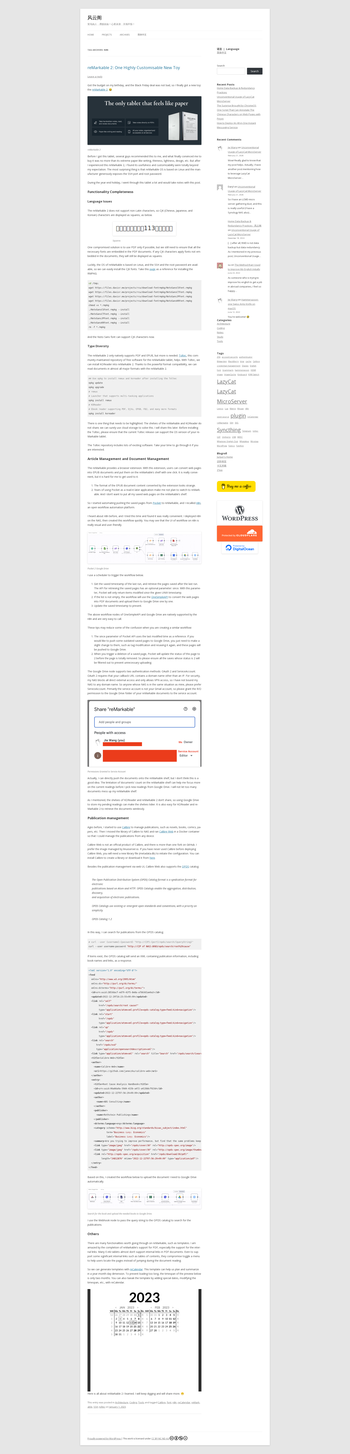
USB (234, 437)
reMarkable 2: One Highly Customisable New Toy (134, 67)
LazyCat (226, 381)
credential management (228, 366)
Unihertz (226, 437)
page (152, 269)
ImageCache (230, 374)
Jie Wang (232, 147)
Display (245, 366)
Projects (107, 34)
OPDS (185, 866)
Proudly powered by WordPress (104, 1438)
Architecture (121, 1402)
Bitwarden (222, 361)
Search (221, 65)
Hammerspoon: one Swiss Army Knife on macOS (243, 304)
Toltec (182, 355)
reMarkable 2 (100, 89)
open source (223, 417)
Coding (133, 1402)
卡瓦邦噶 (221, 465)
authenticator (245, 357)
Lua (226, 408)
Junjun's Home (225, 457)
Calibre (126, 827)
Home (91, 34)
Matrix (233, 408)
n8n (198, 503)
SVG (236, 423)
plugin (238, 415)
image (220, 374)
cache (248, 361)
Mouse (240, 408)
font (169, 1402)
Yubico (231, 446)
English (253, 366)
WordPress (222, 446)
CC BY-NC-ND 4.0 (160, 1438)
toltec (102, 1406)
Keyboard (242, 374)
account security (230, 357)
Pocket (157, 503)
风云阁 (95, 17)
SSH (96, 1406)
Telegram (246, 431)
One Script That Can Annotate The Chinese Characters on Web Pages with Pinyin (238, 114)
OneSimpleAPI (159, 597)
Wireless (254, 441)
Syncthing (229, 429)
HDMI (253, 370)
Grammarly (227, 370)
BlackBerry (233, 361)
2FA (218, 357)
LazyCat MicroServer (232, 396)
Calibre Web (166, 831)
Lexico (220, 408)
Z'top (220, 470)
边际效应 (221, 461)
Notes (220, 332)
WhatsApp (244, 441)
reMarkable (222, 423)
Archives (125, 34)
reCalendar (136, 1269)
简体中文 (142, 34)
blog (242, 361)
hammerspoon (242, 370)
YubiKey (240, 446)
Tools (141, 1402)
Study (220, 336)
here (152, 857)
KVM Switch (253, 374)
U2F (219, 437)
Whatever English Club (227, 441)
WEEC (240, 437)
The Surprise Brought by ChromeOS (236, 105)
